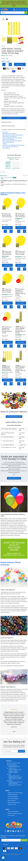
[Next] (25, 28)
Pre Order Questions (13, 796)
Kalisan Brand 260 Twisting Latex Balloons (12, 135)
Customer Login (12, 804)
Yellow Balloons (6, 148)
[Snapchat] (22, 831)
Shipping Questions (12, 794)
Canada (10, 780)
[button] (8, 168)
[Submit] (25, 12)
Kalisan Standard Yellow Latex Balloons (12, 137)
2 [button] (14, 731)
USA (10, 774)
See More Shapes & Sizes (14, 117)
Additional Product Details (8, 126)
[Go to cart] (26, 9)
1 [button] (12, 731)
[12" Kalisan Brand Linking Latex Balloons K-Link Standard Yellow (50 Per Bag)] (7, 316)
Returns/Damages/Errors (14, 802)
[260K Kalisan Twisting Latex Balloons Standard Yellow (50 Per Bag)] (7, 355)
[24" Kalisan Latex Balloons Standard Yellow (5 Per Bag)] (20, 241)
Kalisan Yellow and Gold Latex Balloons (12, 140)
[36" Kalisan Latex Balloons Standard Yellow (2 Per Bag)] (7, 278)
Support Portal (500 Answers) (15, 792)
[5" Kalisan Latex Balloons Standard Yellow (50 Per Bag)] (7, 203)
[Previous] (3, 28)
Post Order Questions (13, 798)
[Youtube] (13, 831)
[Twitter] (5, 831)
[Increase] (10, 64)
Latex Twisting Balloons (8, 142)
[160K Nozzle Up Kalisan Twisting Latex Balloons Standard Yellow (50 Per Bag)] (20, 316)
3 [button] (15, 731)
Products (4, 143)
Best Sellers (5, 132)
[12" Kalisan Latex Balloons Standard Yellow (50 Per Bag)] (20, 203)
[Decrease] (3, 64)
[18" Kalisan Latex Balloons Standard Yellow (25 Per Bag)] (7, 241)
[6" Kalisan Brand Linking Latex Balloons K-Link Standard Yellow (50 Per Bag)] (20, 278)
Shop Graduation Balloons (14, 416)
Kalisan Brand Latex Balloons (9, 136)
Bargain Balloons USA (16, 854)
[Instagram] (10, 831)
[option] (14, 28)
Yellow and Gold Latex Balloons (10, 146)
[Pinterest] (18, 831)
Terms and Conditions (13, 811)
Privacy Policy (11, 815)
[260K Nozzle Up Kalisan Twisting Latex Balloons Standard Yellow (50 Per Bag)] (20, 355)
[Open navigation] (1, 9)
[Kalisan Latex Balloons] (14, 676)
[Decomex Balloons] (14, 625)
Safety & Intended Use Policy (15, 813)
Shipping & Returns (6, 122)
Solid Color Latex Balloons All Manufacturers (13, 145)
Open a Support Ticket (14, 478)
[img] (4, 175)
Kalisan (3, 46)
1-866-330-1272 (12, 768)
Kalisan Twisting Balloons (8, 139)
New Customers (12, 800)
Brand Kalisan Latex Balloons (9, 133)
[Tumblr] (20, 831)
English (5, 844)
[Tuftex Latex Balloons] (14, 577)
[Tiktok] (16, 831)
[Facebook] (8, 831)
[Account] (23, 9)
